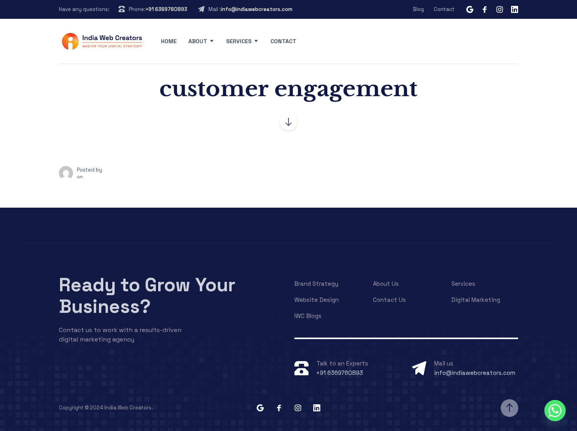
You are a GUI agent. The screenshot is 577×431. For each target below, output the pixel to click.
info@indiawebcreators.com (256, 9)
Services (239, 41)
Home (169, 41)
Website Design (316, 299)
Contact (444, 9)
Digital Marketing (475, 299)
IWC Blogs (307, 316)
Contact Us (389, 299)
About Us (386, 283)
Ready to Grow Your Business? (147, 295)
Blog (418, 9)
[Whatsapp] (555, 410)
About (197, 41)
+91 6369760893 (166, 9)
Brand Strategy (316, 283)
